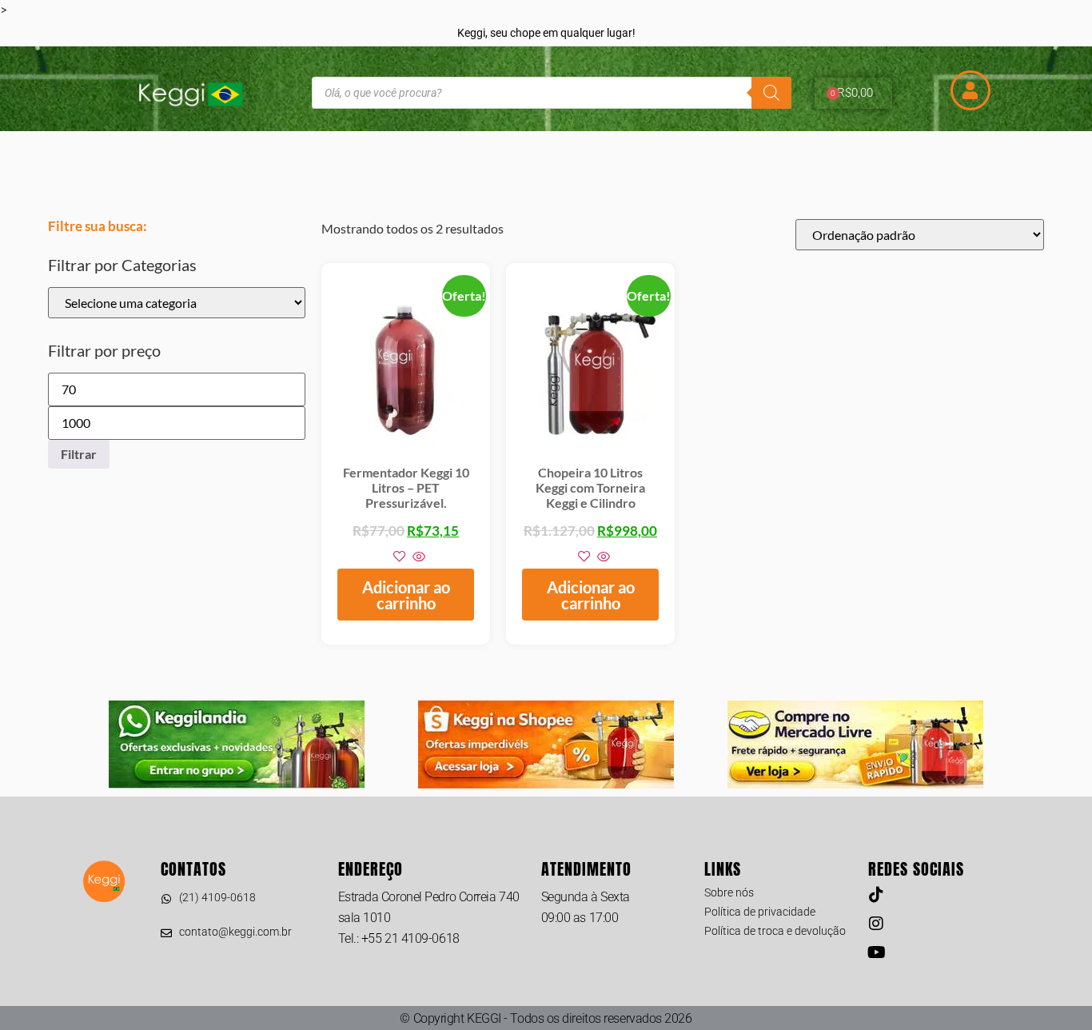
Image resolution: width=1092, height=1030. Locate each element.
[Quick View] (417, 557)
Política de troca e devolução (775, 930)
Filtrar (79, 453)
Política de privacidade (759, 911)
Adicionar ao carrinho (406, 595)
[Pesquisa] (771, 93)
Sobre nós (729, 892)
